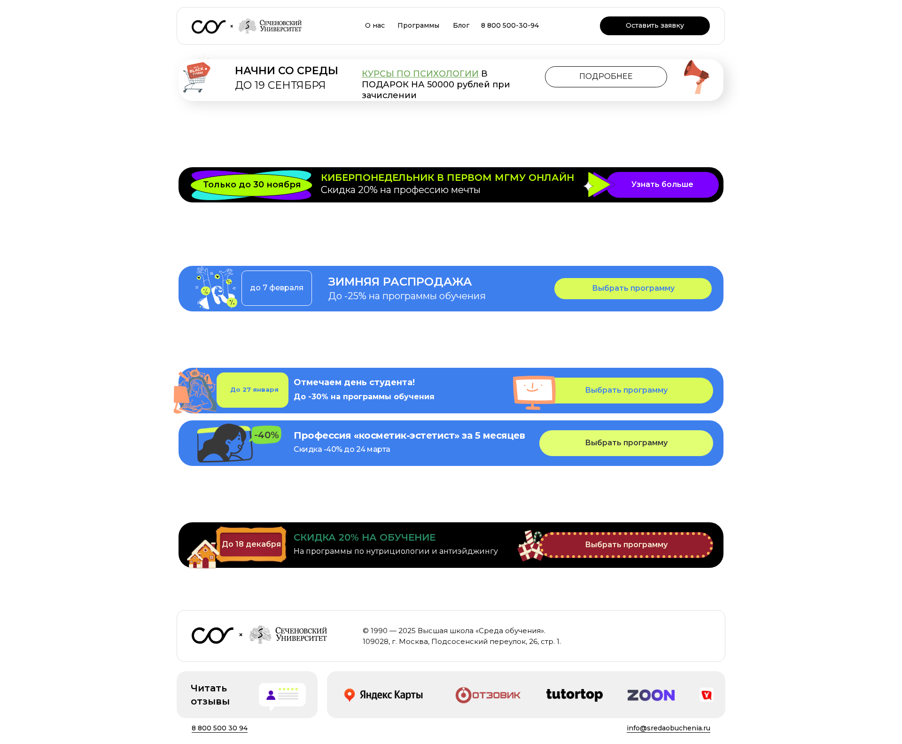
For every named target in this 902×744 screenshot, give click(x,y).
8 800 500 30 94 (220, 728)
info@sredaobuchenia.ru (668, 728)
